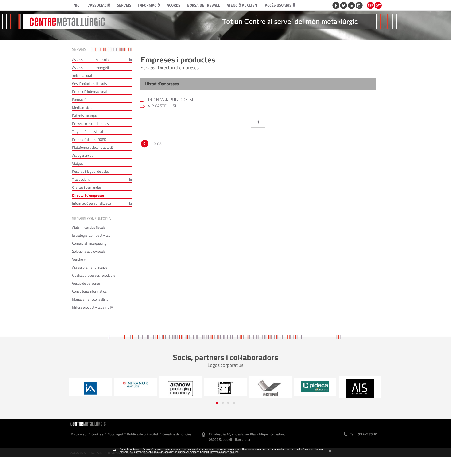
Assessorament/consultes (91, 59)
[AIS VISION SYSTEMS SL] (315, 388)
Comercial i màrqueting (89, 243)
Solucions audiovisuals (88, 251)
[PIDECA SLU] (270, 386)
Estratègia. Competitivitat (91, 235)
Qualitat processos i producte (93, 275)
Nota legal (115, 434)
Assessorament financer (90, 267)
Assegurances (82, 155)
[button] (217, 402)
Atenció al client (243, 5)
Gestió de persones (86, 283)
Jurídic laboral (82, 75)
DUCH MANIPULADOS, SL (170, 99)
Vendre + (79, 259)
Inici (76, 5)
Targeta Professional (87, 131)
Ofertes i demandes (86, 187)
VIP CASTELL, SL (162, 106)
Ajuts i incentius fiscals (88, 227)
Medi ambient (82, 107)
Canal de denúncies (176, 434)
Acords (173, 5)
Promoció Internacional (89, 91)
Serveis (124, 5)
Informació (149, 5)
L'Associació (98, 5)
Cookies (97, 434)
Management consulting (90, 299)
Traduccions (81, 179)
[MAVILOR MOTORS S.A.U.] (90, 384)
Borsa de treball (203, 5)
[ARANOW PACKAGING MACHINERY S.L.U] (135, 389)
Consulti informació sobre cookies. (219, 451)
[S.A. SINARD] (180, 388)
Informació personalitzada (91, 203)
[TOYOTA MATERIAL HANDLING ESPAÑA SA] (360, 388)
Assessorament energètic (91, 67)
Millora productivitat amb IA (92, 307)
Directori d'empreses (88, 195)
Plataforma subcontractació (93, 147)
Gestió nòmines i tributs (89, 83)
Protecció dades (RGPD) (89, 139)
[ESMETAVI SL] (225, 388)
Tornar (157, 143)
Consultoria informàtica (89, 291)
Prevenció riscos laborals (90, 123)
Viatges (77, 163)
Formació (79, 99)
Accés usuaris (278, 5)
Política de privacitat (142, 434)
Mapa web (78, 434)
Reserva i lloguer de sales (90, 171)
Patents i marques (85, 115)
